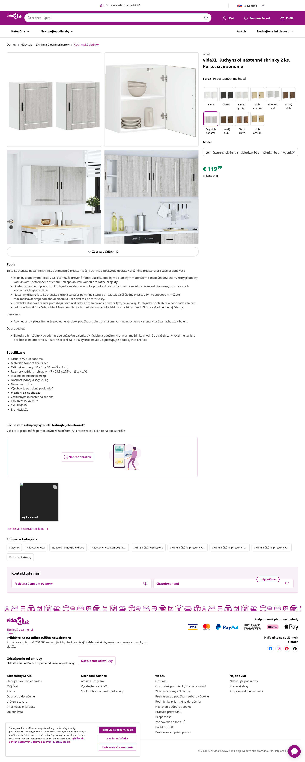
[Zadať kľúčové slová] (206, 17)
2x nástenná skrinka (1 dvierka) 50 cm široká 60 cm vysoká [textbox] (250, 152)
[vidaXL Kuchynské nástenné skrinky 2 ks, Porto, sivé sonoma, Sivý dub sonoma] (54, 100)
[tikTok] (295, 648)
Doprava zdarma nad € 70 (123, 5)
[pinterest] (287, 648)
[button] (39, 502)
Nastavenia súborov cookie (173, 707)
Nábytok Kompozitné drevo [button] (68, 547)
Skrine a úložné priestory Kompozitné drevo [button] (230, 547)
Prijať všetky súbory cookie (117, 729)
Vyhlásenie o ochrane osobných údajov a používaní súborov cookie (47, 740)
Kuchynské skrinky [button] (20, 557)
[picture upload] (125, 457)
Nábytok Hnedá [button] (35, 547)
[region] (73, 739)
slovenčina (250, 5)
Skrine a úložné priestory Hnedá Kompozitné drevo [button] (272, 547)
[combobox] (117, 17)
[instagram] (278, 648)
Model (207, 142)
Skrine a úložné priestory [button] (148, 547)
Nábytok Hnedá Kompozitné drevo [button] (109, 547)
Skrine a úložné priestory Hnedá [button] (188, 547)
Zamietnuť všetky (117, 738)
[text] (212, 170)
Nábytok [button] (14, 547)
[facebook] (270, 648)
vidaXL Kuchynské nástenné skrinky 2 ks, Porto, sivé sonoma (246, 63)
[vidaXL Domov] (14, 16)
